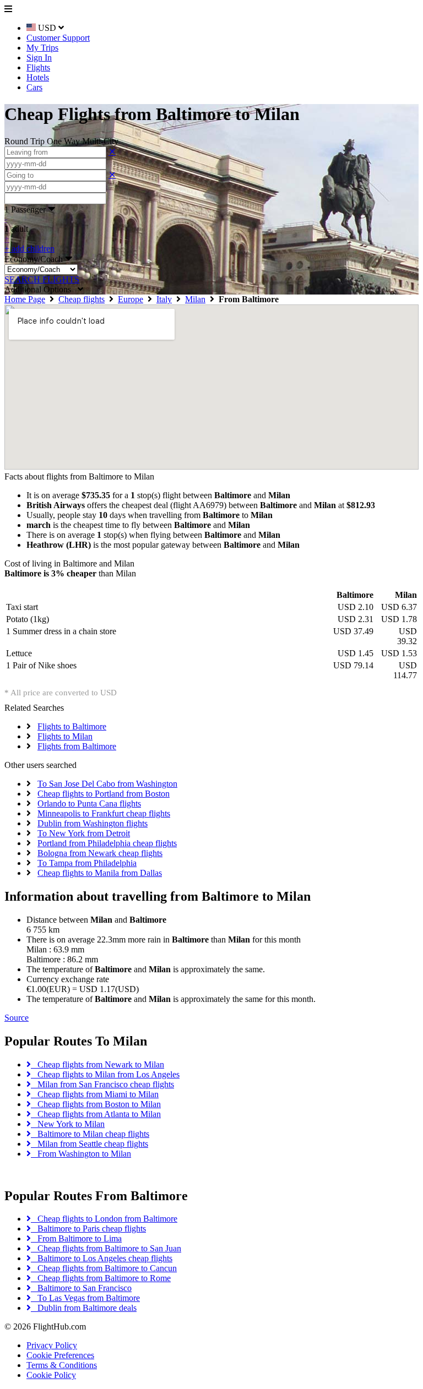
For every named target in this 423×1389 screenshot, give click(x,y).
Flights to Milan (65, 736)
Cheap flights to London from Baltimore (104, 1218)
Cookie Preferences (60, 1355)
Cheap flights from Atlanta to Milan (96, 1114)
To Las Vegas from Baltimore (85, 1298)
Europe (130, 299)
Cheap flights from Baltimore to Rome (101, 1278)
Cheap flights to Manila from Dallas (99, 873)
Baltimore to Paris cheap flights (88, 1228)
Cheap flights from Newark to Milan (97, 1064)
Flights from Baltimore (76, 746)
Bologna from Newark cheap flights (99, 853)
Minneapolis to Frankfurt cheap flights (103, 813)
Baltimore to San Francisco (81, 1288)
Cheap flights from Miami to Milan (95, 1094)
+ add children (29, 248)
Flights (38, 67)
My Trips (42, 47)
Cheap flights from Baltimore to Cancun (104, 1268)
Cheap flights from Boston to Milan (96, 1104)
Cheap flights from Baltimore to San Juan (106, 1248)
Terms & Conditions (61, 1365)
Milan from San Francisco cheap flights (102, 1084)
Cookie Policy (51, 1375)
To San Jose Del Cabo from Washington (107, 783)
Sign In (39, 57)
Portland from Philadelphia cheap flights (107, 843)
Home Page (24, 299)
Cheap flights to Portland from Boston (103, 793)
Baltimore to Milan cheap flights (90, 1134)
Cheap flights (81, 299)
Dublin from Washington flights (92, 823)
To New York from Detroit (83, 833)
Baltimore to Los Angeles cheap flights (101, 1258)
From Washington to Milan (81, 1153)
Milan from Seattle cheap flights (89, 1143)
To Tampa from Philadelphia (87, 863)
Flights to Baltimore (71, 726)
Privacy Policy (51, 1345)
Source (16, 1017)
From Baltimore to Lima (76, 1238)
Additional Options (41, 289)
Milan (195, 299)
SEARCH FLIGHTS (41, 279)
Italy (164, 299)
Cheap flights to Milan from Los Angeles (105, 1074)
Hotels (37, 77)
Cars (34, 87)
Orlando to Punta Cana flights (89, 803)
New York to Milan (68, 1124)
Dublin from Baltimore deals (84, 1307)
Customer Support (58, 37)
